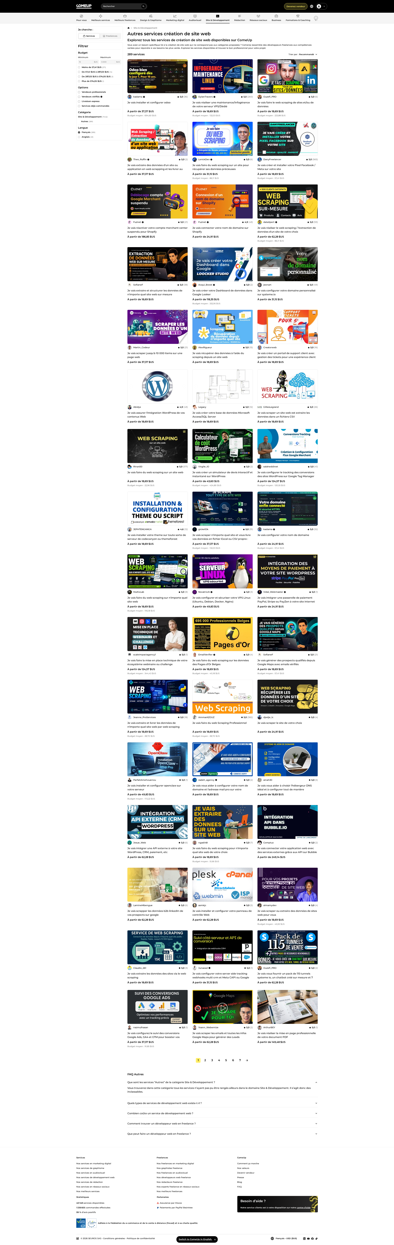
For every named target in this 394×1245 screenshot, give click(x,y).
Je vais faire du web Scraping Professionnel (219, 722)
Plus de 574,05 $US (93, 81)
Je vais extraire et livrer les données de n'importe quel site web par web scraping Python (153, 726)
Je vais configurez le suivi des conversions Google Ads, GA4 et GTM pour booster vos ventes (153, 1037)
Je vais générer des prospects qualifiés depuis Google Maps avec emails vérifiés (286, 662)
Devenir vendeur (245, 1172)
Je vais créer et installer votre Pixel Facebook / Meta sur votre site (286, 167)
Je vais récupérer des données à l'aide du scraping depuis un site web (218, 355)
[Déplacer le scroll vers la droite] (316, 18)
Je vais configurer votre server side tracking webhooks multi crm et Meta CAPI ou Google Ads (220, 977)
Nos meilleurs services (88, 1191)
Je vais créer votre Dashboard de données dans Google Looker (222, 292)
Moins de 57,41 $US (94, 67)
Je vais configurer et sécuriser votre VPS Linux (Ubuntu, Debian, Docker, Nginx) (221, 599)
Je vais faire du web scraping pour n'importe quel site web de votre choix (220, 850)
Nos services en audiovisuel (90, 1172)
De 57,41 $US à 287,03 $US (97, 72)
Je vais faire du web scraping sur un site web (155, 472)
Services (90, 36)
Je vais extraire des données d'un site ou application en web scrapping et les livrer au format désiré (155, 169)
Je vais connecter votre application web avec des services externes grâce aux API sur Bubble (287, 850)
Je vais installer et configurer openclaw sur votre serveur (154, 787)
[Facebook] (312, 1238)
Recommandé (306, 54)
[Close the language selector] (215, 1239)
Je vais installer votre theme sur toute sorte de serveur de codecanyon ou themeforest (156, 537)
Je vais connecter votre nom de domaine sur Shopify (220, 229)
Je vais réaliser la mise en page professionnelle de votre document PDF (286, 1035)
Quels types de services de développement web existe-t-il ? (164, 1103)
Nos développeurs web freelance (174, 1177)
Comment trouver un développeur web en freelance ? (161, 1123)
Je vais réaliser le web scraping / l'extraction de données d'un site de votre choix (286, 229)
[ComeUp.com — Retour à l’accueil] (83, 6)
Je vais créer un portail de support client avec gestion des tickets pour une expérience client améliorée (286, 357)
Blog (239, 1182)
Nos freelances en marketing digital (175, 1163)
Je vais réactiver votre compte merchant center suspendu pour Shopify (157, 229)
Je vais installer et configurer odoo (148, 102)
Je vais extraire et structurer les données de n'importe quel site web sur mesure (154, 292)
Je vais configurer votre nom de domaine (283, 535)
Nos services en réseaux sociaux (92, 1186)
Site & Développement (145, 28)
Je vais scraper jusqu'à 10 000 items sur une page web (154, 355)
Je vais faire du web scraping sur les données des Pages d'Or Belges (220, 662)
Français (88, 132)
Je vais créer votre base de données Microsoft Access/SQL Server (221, 414)
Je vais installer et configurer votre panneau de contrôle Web (222, 912)
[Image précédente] (131, 76)
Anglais (87, 137)
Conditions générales (114, 1238)
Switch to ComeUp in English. (195, 1239)
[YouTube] (308, 1238)
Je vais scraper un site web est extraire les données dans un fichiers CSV (283, 414)
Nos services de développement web (95, 1177)
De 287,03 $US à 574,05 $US (97, 76)
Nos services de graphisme (90, 1168)
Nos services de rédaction (89, 1182)
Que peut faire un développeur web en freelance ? (159, 1133)
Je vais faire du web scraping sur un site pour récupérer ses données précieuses (220, 167)
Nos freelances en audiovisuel (172, 1172)
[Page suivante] (247, 1060)
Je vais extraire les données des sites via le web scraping (156, 975)
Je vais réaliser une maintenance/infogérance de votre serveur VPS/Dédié (221, 104)
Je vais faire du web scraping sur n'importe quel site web (157, 599)
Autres (84, 121)
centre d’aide (304, 1207)
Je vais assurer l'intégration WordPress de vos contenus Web (156, 414)
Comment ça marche (248, 1163)
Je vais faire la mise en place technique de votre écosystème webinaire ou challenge (157, 662)
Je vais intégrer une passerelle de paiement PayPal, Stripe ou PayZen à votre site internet (286, 599)
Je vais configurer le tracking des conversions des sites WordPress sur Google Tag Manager (285, 474)
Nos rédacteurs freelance (170, 1182)
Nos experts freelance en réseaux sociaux (178, 1186)
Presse (240, 1177)
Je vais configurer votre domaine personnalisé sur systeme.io (286, 292)
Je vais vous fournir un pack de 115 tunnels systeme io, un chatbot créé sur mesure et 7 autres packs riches (285, 977)
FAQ (239, 1186)
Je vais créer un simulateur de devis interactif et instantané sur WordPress (222, 474)
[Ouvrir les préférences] (311, 6)
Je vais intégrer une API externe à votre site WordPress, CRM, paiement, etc (154, 850)
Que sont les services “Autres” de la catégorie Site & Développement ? (171, 1082)
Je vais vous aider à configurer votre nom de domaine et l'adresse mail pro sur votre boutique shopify (220, 789)
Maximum (105, 57)
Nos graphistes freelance (169, 1168)
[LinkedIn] (304, 1238)
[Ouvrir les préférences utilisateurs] (324, 6)
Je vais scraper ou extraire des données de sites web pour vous (287, 912)
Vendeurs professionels (94, 92)
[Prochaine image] (184, 76)
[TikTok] (316, 1238)
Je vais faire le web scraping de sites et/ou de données (285, 104)
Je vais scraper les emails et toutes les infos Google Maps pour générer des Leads (219, 1035)
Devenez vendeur (296, 6)
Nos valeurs (243, 1168)
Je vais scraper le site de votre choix (279, 722)
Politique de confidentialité (141, 1238)
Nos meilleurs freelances (169, 1191)
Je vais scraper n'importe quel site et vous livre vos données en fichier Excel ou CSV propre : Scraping (221, 539)
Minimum (83, 57)
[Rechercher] (143, 6)
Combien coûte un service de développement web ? (160, 1113)
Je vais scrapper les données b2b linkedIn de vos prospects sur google (155, 912)
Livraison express (91, 101)
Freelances (111, 36)
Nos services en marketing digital (93, 1163)
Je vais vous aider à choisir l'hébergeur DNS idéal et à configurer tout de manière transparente (284, 789)
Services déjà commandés (95, 106)
